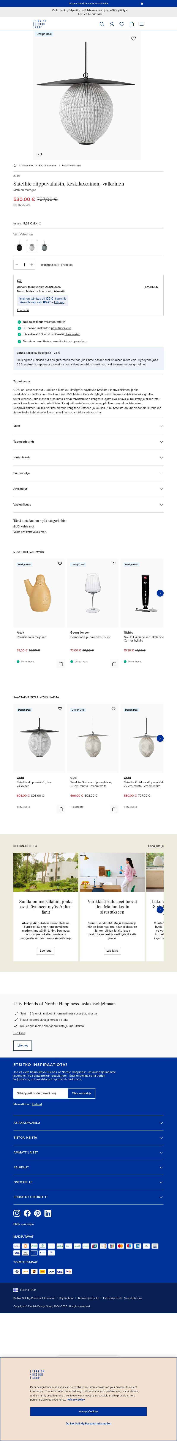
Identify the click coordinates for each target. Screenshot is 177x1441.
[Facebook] (27, 1213)
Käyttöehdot (66, 1298)
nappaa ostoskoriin (49, 364)
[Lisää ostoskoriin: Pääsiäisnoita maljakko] (61, 664)
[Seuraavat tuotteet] (160, 593)
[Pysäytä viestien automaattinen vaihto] (142, 3)
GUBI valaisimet (23, 526)
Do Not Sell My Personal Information (34, 1298)
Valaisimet (28, 165)
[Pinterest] (37, 1213)
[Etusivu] (14, 165)
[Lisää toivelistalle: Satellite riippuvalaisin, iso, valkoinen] (60, 708)
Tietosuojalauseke (88, 1298)
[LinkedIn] (47, 1213)
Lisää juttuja (156, 846)
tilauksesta (72, 334)
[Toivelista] (121, 24)
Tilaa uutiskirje (81, 1093)
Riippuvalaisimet (71, 165)
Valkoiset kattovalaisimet (29, 532)
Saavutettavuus (133, 1298)
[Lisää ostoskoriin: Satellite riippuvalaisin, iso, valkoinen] (61, 809)
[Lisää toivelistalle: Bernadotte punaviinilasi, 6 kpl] (113, 563)
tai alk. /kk (25, 223)
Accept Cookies (88, 1411)
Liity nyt (59, 302)
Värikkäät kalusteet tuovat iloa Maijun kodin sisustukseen (112, 906)
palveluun (80, 341)
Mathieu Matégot (24, 190)
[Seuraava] (160, 909)
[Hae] (102, 24)
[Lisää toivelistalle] (133, 38)
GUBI (17, 176)
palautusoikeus (61, 328)
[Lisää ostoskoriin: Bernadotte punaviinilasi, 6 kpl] (114, 664)
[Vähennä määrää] (16, 265)
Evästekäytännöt (112, 1298)
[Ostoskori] (131, 24)
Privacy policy (76, 1399)
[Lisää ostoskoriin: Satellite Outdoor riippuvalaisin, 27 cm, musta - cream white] (114, 809)
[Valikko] (141, 24)
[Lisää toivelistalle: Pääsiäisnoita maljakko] (60, 563)
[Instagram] (16, 1213)
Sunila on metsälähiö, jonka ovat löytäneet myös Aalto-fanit (46, 906)
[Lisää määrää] (31, 265)
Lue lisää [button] (23, 310)
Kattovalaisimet (48, 165)
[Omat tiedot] (111, 24)
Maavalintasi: (22, 1104)
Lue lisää (19, 1033)
